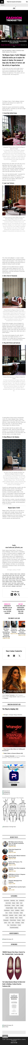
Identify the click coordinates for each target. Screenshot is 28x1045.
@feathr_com (19, 547)
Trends (18, 45)
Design (2, 45)
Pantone (20, 917)
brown (19, 574)
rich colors (4, 584)
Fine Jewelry (16, 912)
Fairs (7, 912)
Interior (12, 45)
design (13, 577)
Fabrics (22, 910)
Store (9, 922)
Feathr (3, 578)
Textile (22, 922)
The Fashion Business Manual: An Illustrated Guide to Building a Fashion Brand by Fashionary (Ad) (13, 984)
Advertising (12, 900)
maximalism (19, 581)
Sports (5, 922)
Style (13, 922)
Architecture (21, 900)
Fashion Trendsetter (10, 695)
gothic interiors (12, 578)
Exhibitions (17, 910)
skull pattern (10, 584)
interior (6, 580)
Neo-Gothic (14, 583)
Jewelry (20, 915)
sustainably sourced (18, 584)
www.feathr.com (10, 547)
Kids (24, 915)
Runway (18, 920)
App (17, 900)
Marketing (12, 917)
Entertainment (6, 910)
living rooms (18, 580)
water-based (19, 586)
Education (20, 907)
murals (9, 583)
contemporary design (7, 575)
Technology (17, 922)
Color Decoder (7, 905)
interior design (12, 580)
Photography (6, 920)
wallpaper (13, 586)
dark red (4, 577)
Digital (15, 907)
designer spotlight (19, 577)
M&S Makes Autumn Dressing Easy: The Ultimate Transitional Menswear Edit (16, 843)
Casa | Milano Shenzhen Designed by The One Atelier (20, 609)
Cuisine (13, 905)
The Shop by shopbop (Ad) (10, 709)
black (15, 574)
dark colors (22, 575)
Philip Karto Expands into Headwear (14, 630)
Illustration (11, 915)
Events (12, 910)
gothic (7, 578)
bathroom (7, 574)
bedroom (12, 574)
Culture (17, 905)
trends (3, 586)
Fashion (10, 912)
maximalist (4, 583)
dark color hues (15, 575)
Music (16, 917)
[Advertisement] (14, 89)
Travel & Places (13, 925)
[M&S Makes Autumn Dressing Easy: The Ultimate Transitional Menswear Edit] (6, 627)
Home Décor (7, 45)
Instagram (6, 698)
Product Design (13, 920)
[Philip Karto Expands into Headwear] (14, 627)
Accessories (6, 900)
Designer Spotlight (9, 907)
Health (21, 912)
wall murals (8, 586)
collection (23, 574)
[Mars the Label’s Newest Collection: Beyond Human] (22, 627)
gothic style (19, 578)
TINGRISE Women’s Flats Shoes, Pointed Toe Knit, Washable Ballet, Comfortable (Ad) (13, 953)
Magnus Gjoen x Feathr (11, 581)
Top (15, 45)
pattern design (20, 583)
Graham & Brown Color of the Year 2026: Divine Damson (7, 609)
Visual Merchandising (14, 927)
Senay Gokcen (12, 696)
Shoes (23, 920)
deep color (9, 577)
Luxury (7, 917)
